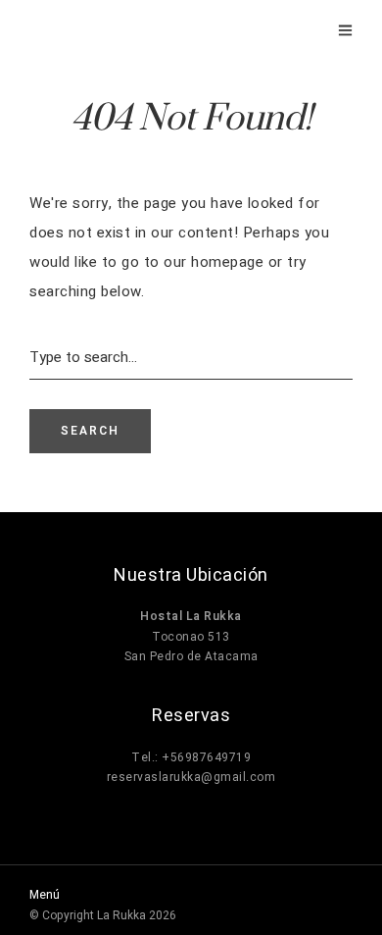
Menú (44, 895)
